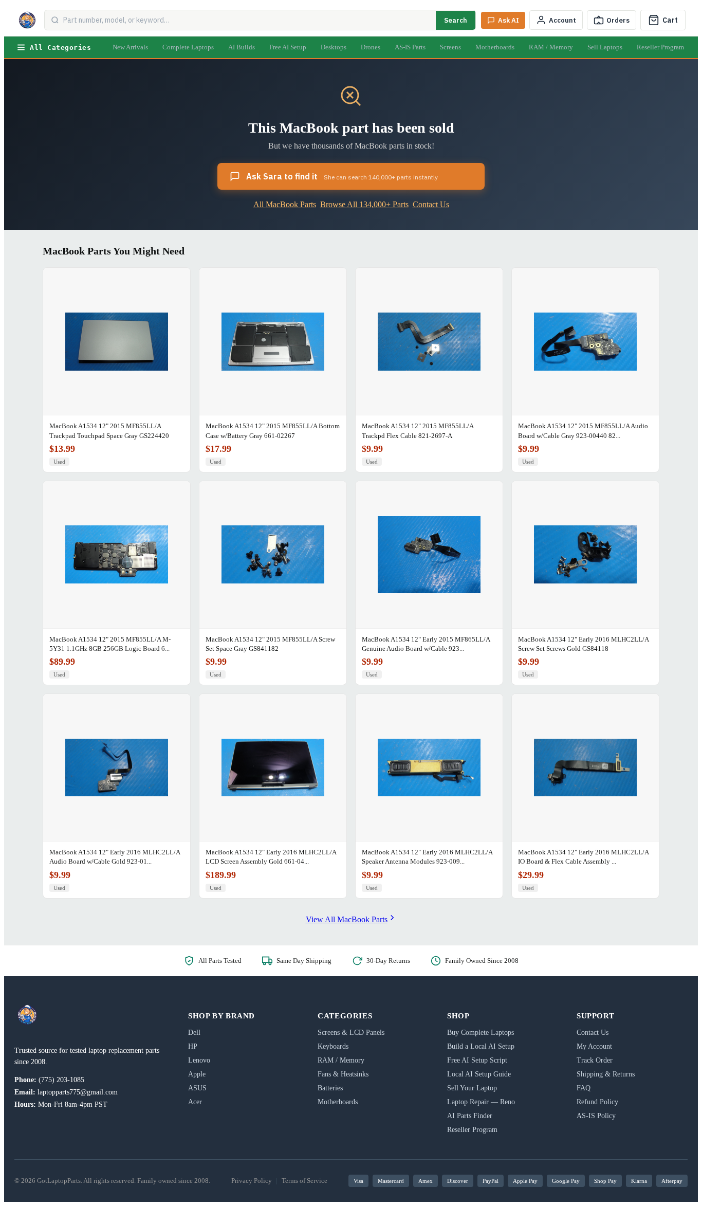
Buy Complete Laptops (480, 1032)
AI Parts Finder (469, 1116)
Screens (450, 47)
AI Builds (241, 47)
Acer (195, 1102)
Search (455, 20)
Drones (370, 47)
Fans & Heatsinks (343, 1074)
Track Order (595, 1060)
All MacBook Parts (284, 204)
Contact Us (431, 204)
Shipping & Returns (606, 1074)
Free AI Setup (287, 47)
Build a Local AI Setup (480, 1046)
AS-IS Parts (410, 47)
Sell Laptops (604, 47)
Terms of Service (304, 1180)
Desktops (333, 47)
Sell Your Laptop (472, 1088)
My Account (594, 1046)
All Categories (60, 47)
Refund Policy (597, 1102)
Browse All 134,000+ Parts (364, 204)
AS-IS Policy (596, 1116)
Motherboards (494, 47)
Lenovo (199, 1060)
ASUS (197, 1088)
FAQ (583, 1088)
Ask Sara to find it (342, 176)
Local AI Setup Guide (479, 1074)
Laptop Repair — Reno (481, 1102)
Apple (197, 1074)
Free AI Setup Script (477, 1060)
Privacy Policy (251, 1180)
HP (192, 1046)
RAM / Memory (551, 47)
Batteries (330, 1088)
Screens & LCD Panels (351, 1032)
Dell (194, 1032)
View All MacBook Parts (346, 919)
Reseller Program (660, 47)
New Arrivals (130, 47)
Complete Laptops (188, 47)
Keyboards (333, 1046)
